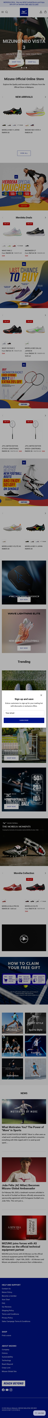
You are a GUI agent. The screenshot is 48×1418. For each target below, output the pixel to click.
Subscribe (24, 720)
